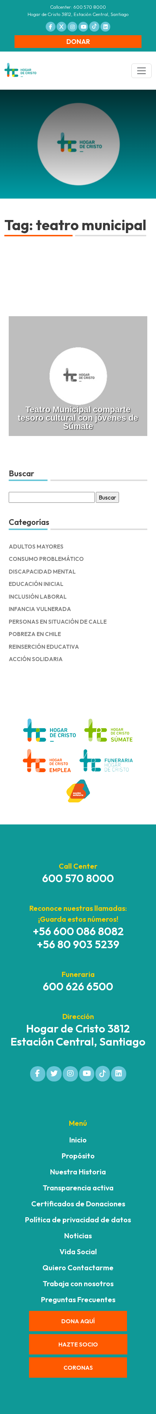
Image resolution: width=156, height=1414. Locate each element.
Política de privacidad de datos (78, 1219)
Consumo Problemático (46, 558)
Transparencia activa (78, 1187)
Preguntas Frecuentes (78, 1299)
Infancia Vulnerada (40, 609)
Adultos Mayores (36, 546)
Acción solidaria (36, 659)
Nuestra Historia (78, 1171)
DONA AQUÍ (78, 1321)
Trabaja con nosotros (78, 1283)
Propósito (78, 1155)
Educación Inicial (36, 583)
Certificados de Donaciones (78, 1203)
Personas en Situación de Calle (58, 621)
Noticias (78, 1235)
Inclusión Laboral (38, 596)
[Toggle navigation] (141, 71)
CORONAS (78, 1367)
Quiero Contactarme (78, 1267)
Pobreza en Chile (35, 634)
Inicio (78, 1139)
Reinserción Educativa (44, 646)
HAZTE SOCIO (78, 1344)
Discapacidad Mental (42, 571)
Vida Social (78, 1251)
